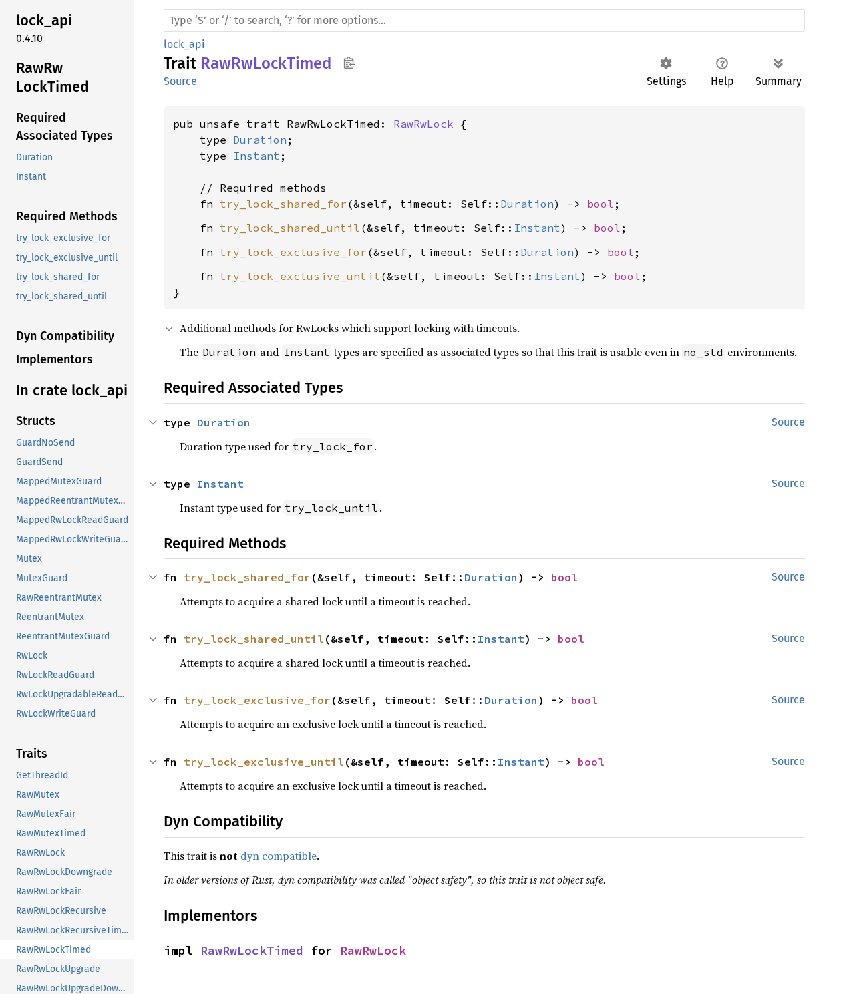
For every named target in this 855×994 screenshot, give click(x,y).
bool (600, 203)
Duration (260, 139)
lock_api (184, 44)
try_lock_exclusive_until (300, 276)
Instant (256, 155)
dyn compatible (278, 855)
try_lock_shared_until (290, 227)
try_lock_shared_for (283, 203)
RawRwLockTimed (251, 950)
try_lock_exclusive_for (293, 252)
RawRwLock (423, 123)
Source (180, 81)
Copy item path (349, 62)
